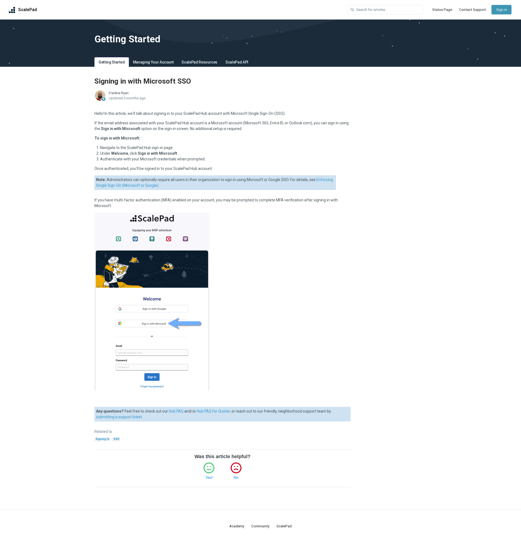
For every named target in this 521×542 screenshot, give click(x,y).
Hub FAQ (176, 411)
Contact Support (472, 10)
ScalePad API (236, 62)
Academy (236, 526)
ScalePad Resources (199, 62)
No (236, 477)
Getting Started (112, 62)
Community (260, 526)
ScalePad (284, 526)
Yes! (209, 477)
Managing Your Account (153, 62)
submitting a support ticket (119, 417)
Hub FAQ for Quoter (213, 411)
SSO (116, 439)
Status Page (442, 10)
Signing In (102, 439)
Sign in (501, 10)
